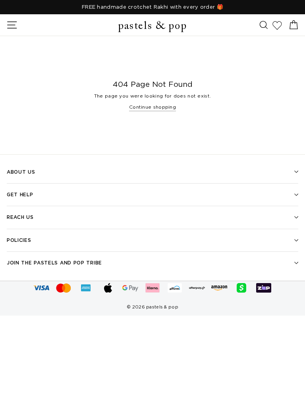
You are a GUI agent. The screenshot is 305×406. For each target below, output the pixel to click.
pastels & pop (152, 26)
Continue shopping (152, 106)
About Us (21, 171)
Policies (19, 240)
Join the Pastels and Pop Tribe (54, 262)
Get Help (20, 194)
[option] (152, 7)
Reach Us (20, 217)
